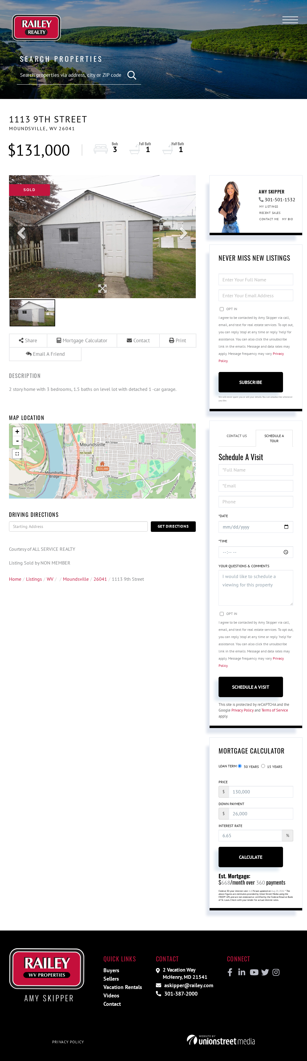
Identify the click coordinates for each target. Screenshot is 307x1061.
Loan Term (228, 766)
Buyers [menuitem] (111, 970)
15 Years (274, 766)
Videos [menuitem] (111, 995)
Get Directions (173, 526)
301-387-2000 (180, 993)
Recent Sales (269, 213)
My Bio (287, 219)
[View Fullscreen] (17, 453)
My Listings (268, 206)
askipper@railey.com (188, 985)
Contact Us (237, 435)
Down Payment (231, 804)
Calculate (250, 857)
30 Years (251, 766)
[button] (132, 75)
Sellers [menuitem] (111, 978)
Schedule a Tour (274, 438)
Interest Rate (230, 825)
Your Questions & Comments (244, 566)
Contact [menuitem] (112, 1003)
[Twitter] (264, 972)
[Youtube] (253, 972)
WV (50, 579)
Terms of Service (274, 710)
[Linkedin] (241, 972)
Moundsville (76, 579)
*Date (223, 516)
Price (223, 782)
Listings (34, 579)
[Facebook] (230, 972)
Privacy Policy (242, 710)
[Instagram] (276, 972)
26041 (100, 579)
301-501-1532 (280, 199)
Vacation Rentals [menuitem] (122, 987)
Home (15, 579)
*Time (223, 541)
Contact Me (269, 219)
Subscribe (250, 382)
